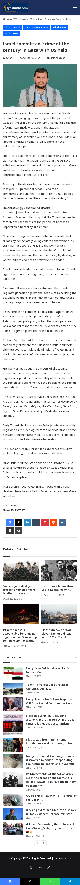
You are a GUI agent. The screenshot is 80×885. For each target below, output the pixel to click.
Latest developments (36, 27)
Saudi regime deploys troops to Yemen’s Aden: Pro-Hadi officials (19, 589)
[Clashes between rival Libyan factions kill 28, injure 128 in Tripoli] (59, 614)
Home (8, 19)
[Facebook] (10, 522)
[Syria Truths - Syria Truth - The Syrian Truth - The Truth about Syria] (15, 7)
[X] (18, 522)
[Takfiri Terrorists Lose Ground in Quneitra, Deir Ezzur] (13, 689)
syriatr (9, 58)
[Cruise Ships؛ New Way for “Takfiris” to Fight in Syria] (13, 800)
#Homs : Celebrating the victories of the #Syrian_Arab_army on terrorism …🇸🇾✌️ (51, 828)
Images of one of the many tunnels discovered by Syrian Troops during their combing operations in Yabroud (50, 760)
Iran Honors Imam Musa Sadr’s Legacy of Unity (57, 587)
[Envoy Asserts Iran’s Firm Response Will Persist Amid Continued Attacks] (13, 704)
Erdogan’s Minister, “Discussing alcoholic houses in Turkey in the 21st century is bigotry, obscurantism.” (51, 719)
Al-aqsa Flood (64, 19)
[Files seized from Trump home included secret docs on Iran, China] (13, 745)
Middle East (36, 19)
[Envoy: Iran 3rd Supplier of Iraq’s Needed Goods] (13, 673)
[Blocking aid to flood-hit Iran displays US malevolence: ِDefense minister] (13, 814)
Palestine (50, 19)
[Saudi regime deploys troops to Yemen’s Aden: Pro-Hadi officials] (21, 570)
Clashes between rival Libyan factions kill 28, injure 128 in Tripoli (56, 633)
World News (21, 19)
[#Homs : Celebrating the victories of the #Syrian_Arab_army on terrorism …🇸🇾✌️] (13, 828)
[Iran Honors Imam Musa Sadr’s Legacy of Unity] (59, 570)
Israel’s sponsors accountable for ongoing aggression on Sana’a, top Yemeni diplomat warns (20, 635)
